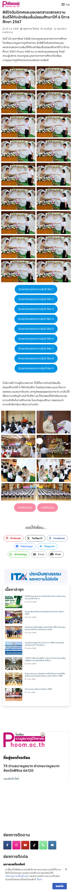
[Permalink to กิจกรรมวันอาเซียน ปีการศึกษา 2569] (13, 694)
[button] (36, 576)
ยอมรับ (59, 886)
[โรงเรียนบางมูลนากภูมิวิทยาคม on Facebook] (7, 845)
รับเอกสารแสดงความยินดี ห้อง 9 (36, 368)
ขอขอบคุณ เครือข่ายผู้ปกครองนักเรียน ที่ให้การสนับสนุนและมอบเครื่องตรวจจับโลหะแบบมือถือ (45, 628)
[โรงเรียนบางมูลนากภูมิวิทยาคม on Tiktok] (34, 845)
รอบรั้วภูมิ (48, 29)
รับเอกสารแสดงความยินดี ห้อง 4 (36, 319)
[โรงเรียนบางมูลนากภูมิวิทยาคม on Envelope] (52, 845)
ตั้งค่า (39, 879)
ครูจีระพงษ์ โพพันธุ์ (31, 29)
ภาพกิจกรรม (25, 507)
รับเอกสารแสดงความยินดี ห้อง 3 (36, 309)
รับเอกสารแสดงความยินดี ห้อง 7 (36, 348)
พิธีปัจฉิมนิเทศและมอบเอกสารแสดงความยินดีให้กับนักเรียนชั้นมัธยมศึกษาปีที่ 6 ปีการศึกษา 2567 (36, 17)
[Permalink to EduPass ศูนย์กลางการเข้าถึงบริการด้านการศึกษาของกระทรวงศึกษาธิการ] (13, 601)
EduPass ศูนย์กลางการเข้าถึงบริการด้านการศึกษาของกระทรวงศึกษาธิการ (45, 597)
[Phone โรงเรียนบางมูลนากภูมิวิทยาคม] (43, 845)
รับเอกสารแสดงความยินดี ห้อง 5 (36, 329)
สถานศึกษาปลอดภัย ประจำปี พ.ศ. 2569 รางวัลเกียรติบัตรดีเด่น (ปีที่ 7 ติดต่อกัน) (44, 643)
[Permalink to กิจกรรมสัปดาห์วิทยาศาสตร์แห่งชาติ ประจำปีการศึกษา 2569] (13, 617)
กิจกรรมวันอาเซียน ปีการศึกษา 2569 (38, 689)
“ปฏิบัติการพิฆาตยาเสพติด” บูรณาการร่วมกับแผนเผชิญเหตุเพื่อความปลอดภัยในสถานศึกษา (45, 659)
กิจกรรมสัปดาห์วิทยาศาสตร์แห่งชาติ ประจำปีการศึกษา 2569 (44, 612)
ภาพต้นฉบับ (47, 507)
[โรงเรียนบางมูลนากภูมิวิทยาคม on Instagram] (16, 845)
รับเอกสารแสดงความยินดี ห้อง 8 (36, 358)
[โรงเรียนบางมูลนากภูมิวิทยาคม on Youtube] (25, 845)
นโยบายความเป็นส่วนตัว (17, 876)
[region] (36, 576)
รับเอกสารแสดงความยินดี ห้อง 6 (36, 339)
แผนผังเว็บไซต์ (11, 779)
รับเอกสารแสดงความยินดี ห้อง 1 (36, 289)
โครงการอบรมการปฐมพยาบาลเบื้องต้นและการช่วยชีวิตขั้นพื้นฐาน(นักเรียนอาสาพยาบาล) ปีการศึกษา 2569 (45, 674)
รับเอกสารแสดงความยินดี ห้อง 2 (36, 299)
